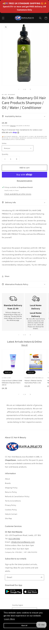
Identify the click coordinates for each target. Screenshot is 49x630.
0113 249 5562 (14, 538)
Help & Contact (11, 514)
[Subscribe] (41, 577)
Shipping (12, 125)
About (7, 479)
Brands (8, 483)
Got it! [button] (24, 626)
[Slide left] (19, 89)
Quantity (5, 154)
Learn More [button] (9, 619)
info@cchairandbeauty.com (23, 542)
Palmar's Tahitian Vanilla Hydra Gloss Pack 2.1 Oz (33, 382)
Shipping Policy (11, 488)
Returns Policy (11, 492)
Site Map (8, 518)
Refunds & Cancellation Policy (17, 496)
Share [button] (7, 276)
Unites (4, 143)
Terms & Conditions (13, 501)
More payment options (24, 180)
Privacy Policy (10, 505)
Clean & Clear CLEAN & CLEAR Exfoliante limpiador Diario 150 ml (12, 383)
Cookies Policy (11, 510)
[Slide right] (30, 89)
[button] (3, 18)
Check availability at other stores (17, 194)
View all (24, 345)
